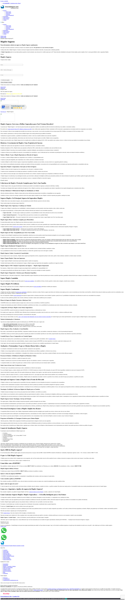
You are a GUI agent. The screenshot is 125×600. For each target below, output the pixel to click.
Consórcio (8, 14)
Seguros (4, 10)
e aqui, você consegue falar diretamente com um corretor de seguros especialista (34, 316)
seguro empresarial (17, 295)
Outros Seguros (6, 17)
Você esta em (3, 111)
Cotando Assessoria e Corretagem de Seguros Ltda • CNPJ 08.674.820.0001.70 (64, 588)
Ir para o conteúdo (4, 1)
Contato (4, 20)
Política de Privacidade (38, 590)
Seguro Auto (8, 11)
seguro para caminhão (29, 281)
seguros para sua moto (17, 226)
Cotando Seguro (52, 338)
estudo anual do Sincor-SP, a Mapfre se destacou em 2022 (20, 129)
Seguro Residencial (10, 15)
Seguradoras (5, 16)
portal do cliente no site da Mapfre (36, 491)
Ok (66, 598)
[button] (62, 22)
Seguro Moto (8, 12)
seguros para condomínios (21, 292)
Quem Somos (6, 18)
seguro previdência (37, 286)
